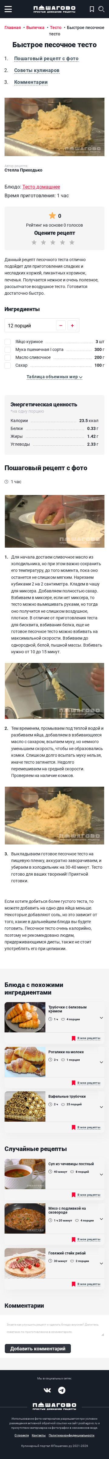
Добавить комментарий (37, 1348)
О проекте (22, 1435)
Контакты (39, 1435)
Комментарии (31, 82)
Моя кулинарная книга (92, 9)
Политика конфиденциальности (71, 1435)
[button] (54, 377)
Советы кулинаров (37, 70)
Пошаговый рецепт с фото (46, 58)
